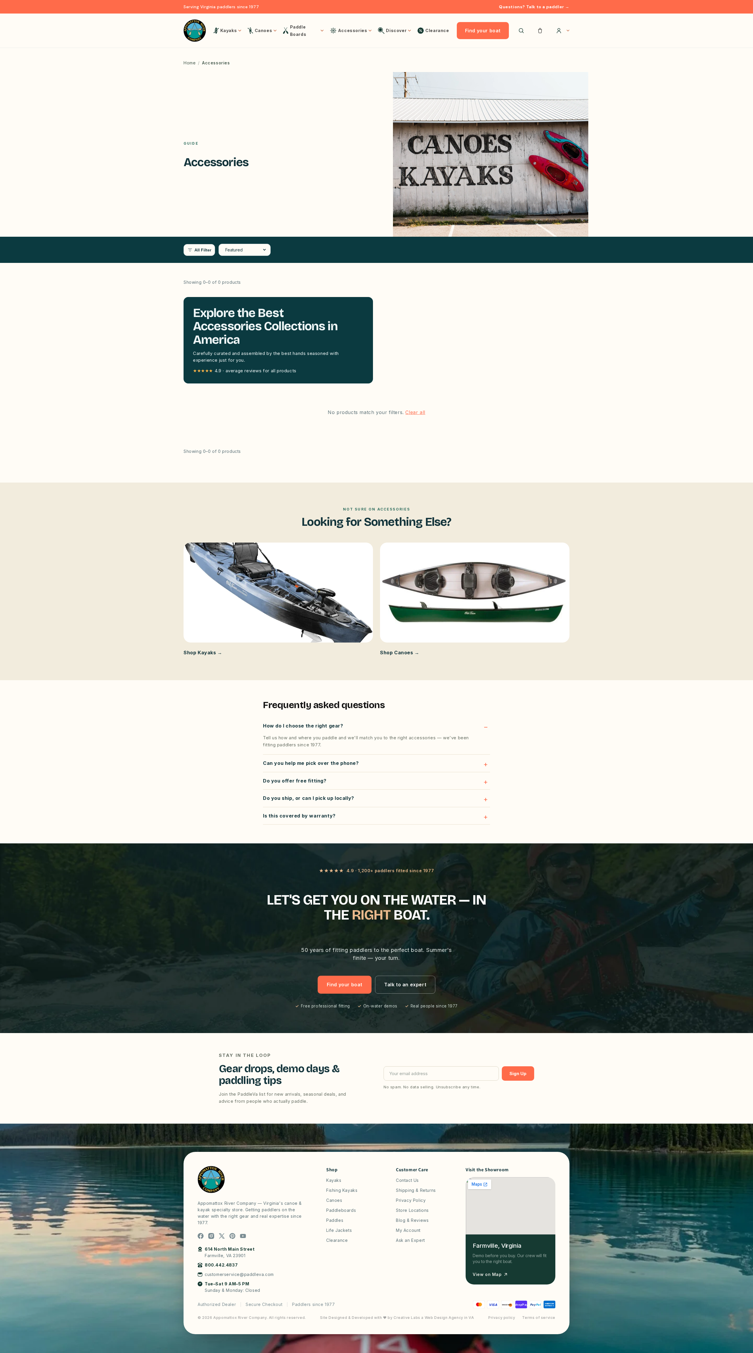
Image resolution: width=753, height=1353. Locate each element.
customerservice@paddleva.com (239, 1274)
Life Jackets (339, 1230)
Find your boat (483, 31)
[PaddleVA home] (195, 30)
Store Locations (412, 1210)
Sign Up (518, 1073)
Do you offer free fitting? (294, 781)
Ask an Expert (410, 1240)
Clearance (337, 1240)
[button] (540, 30)
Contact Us (407, 1180)
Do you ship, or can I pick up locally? (308, 798)
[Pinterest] (232, 1236)
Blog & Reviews (412, 1220)
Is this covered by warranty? (299, 816)
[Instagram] (211, 1236)
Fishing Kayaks (341, 1190)
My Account (408, 1230)
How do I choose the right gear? (303, 726)
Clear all (415, 412)
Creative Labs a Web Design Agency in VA (434, 1317)
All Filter (202, 250)
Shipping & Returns (416, 1190)
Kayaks (333, 1180)
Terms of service (538, 1317)
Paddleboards (341, 1210)
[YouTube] (243, 1236)
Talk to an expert (405, 984)
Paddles (334, 1220)
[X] (222, 1236)
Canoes (334, 1200)
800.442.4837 (221, 1264)
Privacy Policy (411, 1200)
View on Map (487, 1274)
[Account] (560, 30)
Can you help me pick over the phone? (311, 763)
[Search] (521, 30)
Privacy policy (501, 1317)
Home (190, 62)
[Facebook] (201, 1236)
